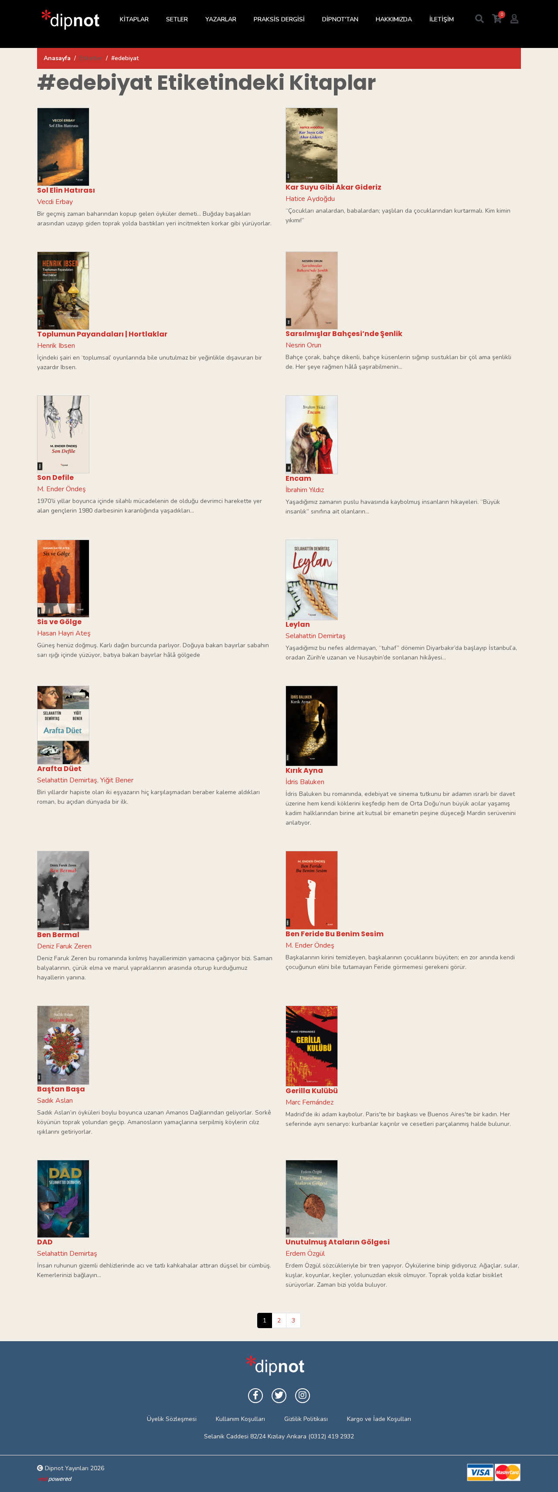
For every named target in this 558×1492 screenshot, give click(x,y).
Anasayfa (57, 58)
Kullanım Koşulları (240, 1419)
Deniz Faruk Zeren (64, 946)
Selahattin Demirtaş (316, 636)
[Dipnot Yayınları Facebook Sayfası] (255, 1395)
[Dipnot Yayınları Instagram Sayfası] (302, 1395)
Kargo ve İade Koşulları (379, 1419)
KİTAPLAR (134, 19)
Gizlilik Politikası (306, 1419)
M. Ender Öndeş (61, 489)
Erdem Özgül (305, 1253)
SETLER (177, 19)
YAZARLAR (220, 19)
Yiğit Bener (116, 780)
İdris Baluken (305, 782)
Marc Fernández (309, 1102)
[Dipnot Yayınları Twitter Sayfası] (279, 1395)
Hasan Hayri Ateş (64, 633)
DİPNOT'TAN (340, 19)
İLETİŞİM (441, 19)
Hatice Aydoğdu (310, 199)
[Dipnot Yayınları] (69, 19)
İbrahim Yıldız (305, 490)
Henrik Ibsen (56, 345)
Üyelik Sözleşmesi (172, 1419)
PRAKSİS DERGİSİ (279, 19)
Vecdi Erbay (55, 202)
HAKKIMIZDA (394, 19)
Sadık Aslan (55, 1100)
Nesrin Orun (303, 345)
